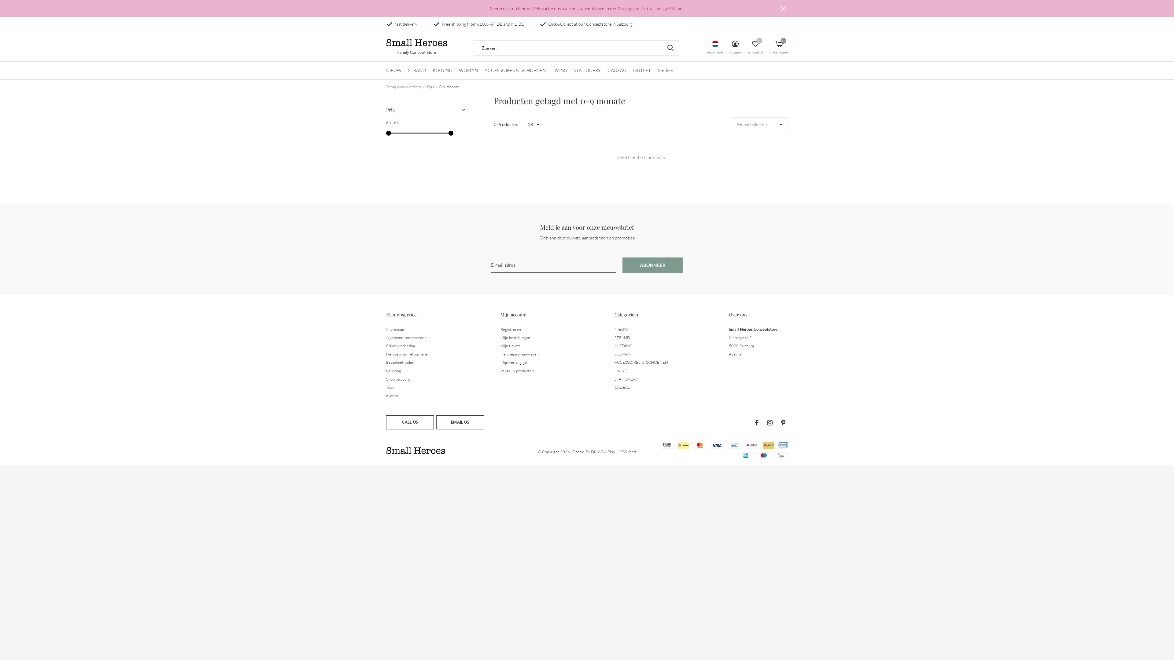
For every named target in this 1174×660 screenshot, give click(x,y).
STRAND (417, 70)
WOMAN (468, 70)
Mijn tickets (510, 345)
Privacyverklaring (400, 345)
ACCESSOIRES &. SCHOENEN (515, 70)
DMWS (597, 451)
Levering (393, 370)
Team (390, 387)
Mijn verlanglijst (514, 362)
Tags (430, 86)
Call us (410, 422)
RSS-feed (628, 451)
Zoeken (670, 48)
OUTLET (642, 70)
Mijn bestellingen (515, 337)
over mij (393, 395)
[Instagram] (770, 422)
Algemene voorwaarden (406, 337)
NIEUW (393, 70)
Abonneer (653, 265)
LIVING (559, 70)
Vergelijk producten (517, 370)
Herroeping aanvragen (519, 354)
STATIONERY (587, 70)
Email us (460, 422)
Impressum (395, 329)
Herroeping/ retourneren (408, 354)
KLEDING (442, 70)
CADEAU (616, 70)
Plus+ (612, 451)
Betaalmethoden (400, 362)
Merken (665, 70)
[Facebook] (757, 422)
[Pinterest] (783, 422)
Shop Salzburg (398, 379)
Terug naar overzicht (403, 86)
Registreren (510, 329)
